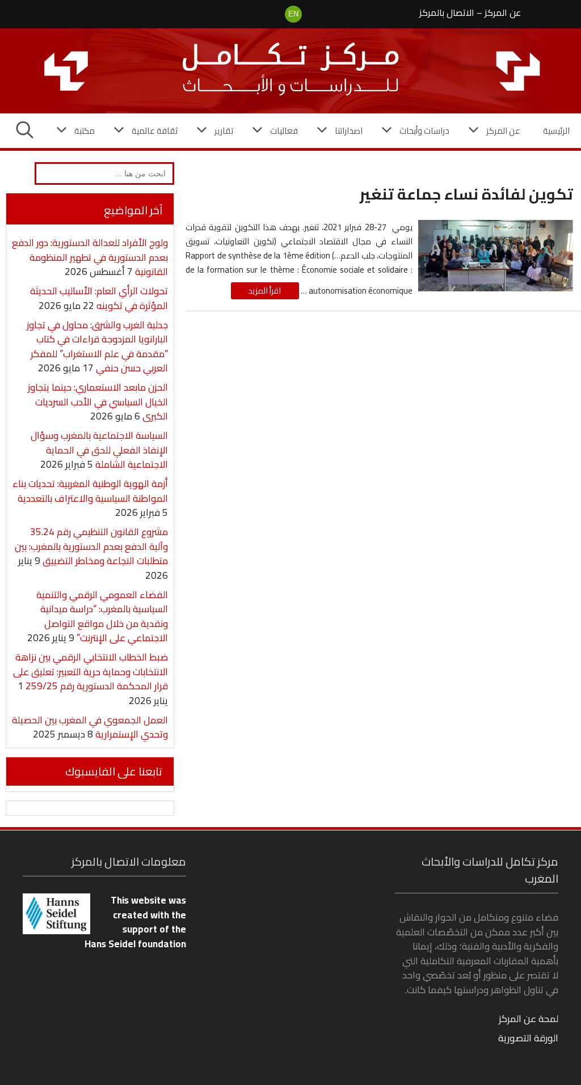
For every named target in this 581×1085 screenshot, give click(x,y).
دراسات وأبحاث (424, 130)
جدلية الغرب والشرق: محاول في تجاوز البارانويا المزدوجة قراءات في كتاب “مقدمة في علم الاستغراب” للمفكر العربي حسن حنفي (97, 347)
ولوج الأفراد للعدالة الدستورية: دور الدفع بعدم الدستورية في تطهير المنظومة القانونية (90, 257)
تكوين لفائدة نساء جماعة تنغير (466, 194)
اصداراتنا (349, 130)
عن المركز (503, 12)
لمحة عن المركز (528, 1019)
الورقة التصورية (528, 1038)
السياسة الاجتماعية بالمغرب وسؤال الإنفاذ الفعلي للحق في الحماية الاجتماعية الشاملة (99, 449)
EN (293, 14)
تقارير (223, 130)
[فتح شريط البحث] (25, 131)
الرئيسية (556, 130)
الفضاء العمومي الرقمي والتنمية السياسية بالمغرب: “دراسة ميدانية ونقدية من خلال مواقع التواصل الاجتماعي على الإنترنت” (102, 616)
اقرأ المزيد (265, 290)
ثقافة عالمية (155, 130)
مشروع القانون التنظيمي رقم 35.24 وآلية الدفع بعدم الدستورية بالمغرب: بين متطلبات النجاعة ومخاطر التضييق (91, 546)
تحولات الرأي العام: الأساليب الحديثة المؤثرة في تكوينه (99, 298)
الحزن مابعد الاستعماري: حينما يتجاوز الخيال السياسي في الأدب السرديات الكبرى (98, 401)
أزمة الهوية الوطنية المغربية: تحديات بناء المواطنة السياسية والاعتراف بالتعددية (90, 490)
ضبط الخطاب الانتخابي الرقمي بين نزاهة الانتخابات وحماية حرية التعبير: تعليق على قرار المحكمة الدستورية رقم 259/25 (90, 671)
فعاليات (284, 130)
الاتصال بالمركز (446, 12)
